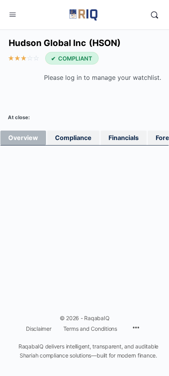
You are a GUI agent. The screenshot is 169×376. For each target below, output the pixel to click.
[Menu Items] (136, 328)
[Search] (154, 15)
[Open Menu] (12, 14)
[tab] (23, 138)
